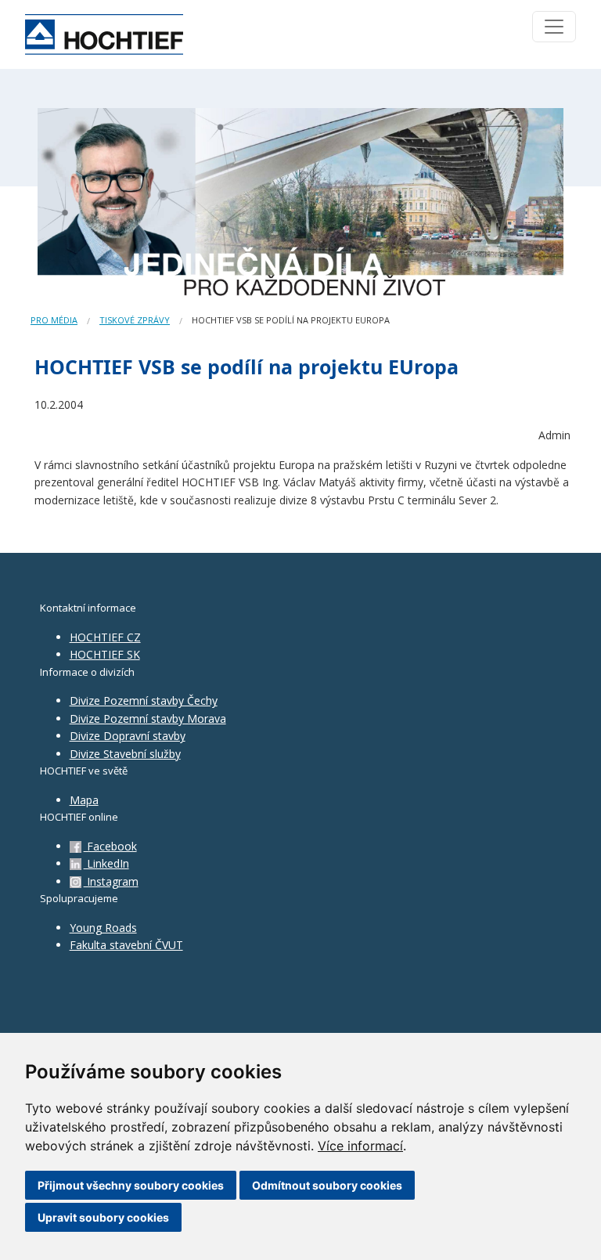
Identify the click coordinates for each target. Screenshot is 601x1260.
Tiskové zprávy (134, 320)
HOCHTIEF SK (105, 654)
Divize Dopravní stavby (127, 735)
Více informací (360, 1145)
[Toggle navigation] (554, 26)
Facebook (110, 846)
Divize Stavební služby (125, 753)
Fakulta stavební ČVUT (126, 944)
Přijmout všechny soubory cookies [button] (131, 1185)
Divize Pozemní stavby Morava (148, 718)
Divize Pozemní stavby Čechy (144, 700)
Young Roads (103, 927)
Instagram (111, 881)
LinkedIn (106, 863)
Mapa (84, 799)
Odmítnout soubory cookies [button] (327, 1185)
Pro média (54, 320)
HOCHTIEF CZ (105, 637)
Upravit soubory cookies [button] (103, 1217)
